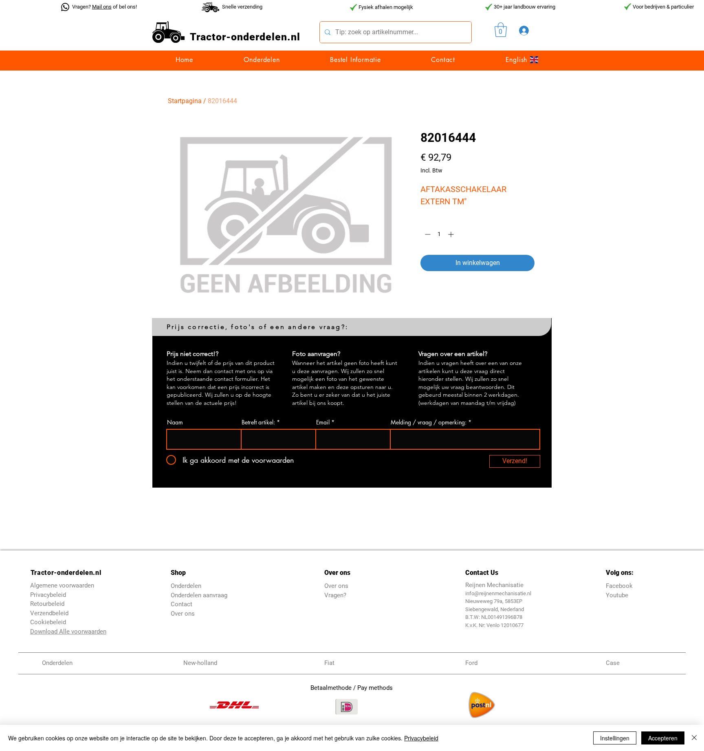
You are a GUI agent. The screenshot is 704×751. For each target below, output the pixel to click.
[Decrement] (427, 234)
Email (323, 422)
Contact (181, 604)
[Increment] (452, 234)
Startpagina (185, 101)
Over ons (183, 613)
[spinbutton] (439, 234)
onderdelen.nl (265, 37)
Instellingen (614, 738)
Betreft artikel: (258, 422)
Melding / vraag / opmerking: (428, 422)
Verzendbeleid (49, 613)
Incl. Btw (431, 170)
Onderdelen (186, 586)
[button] (501, 29)
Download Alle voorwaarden (68, 631)
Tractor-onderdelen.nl (66, 573)
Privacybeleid (421, 738)
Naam (175, 422)
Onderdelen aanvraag (199, 595)
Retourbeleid (47, 603)
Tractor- (210, 37)
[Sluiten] (694, 737)
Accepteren (663, 738)
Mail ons (102, 7)
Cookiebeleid (48, 622)
